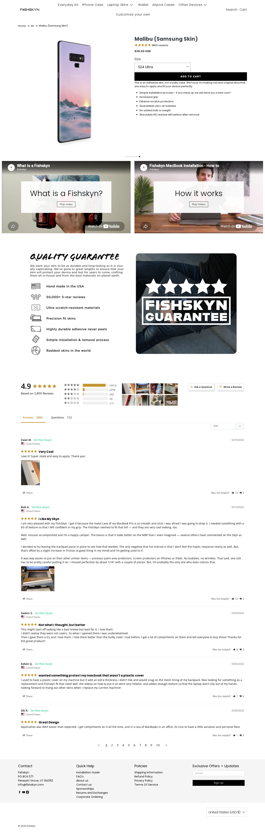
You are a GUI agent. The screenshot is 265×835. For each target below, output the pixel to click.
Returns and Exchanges (92, 793)
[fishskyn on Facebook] (19, 793)
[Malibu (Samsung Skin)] (74, 92)
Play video (66, 204)
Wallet (143, 5)
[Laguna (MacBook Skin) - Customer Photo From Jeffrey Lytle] (157, 400)
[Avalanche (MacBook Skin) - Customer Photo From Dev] (128, 400)
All (32, 26)
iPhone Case (92, 5)
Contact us (84, 785)
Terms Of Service (146, 785)
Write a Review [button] (232, 387)
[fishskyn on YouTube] (23, 793)
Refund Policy (143, 776)
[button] (235, 492)
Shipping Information (148, 772)
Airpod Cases (163, 5)
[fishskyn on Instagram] (27, 793)
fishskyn (31, 826)
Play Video (198, 204)
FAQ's (80, 776)
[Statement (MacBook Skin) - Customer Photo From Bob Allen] (142, 388)
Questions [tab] (57, 417)
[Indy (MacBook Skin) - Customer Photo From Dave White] (128, 388)
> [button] (166, 745)
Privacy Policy (143, 780)
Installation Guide (88, 772)
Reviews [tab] (28, 417)
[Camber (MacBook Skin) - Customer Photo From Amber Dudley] (171, 400)
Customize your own (133, 14)
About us (82, 780)
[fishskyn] (29, 9)
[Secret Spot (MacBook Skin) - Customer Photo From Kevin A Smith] (171, 388)
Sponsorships (85, 789)
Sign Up (218, 783)
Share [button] (29, 492)
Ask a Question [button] (203, 387)
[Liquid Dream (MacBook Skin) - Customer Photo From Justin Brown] (157, 388)
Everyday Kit (68, 5)
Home (22, 26)
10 (158, 745)
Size (137, 59)
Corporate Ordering (89, 797)
